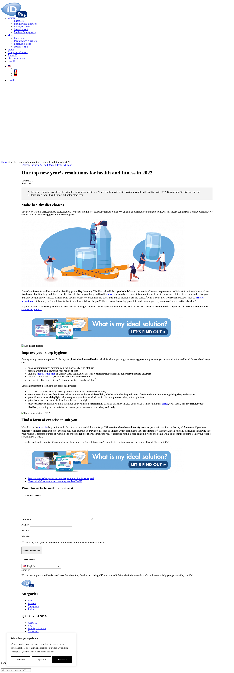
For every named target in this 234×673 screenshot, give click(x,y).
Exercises (19, 20)
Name (25, 524)
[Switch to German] (123, 75)
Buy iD (31, 625)
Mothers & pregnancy (25, 32)
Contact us (33, 631)
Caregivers (33, 606)
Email (25, 530)
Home (4, 162)
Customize (20, 659)
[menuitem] (120, 25)
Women (11, 18)
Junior (11, 49)
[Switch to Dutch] (123, 69)
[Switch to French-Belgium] (123, 73)
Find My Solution (37, 628)
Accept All (62, 659)
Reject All (41, 659)
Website (25, 536)
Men (10, 35)
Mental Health (21, 29)
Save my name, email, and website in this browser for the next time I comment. (64, 542)
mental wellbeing (46, 373)
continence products (31, 309)
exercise (43, 427)
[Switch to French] (123, 71)
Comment (26, 519)
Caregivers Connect (18, 52)
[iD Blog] (117, 7)
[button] (11, 80)
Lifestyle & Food (22, 26)
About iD (12, 55)
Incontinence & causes (25, 23)
